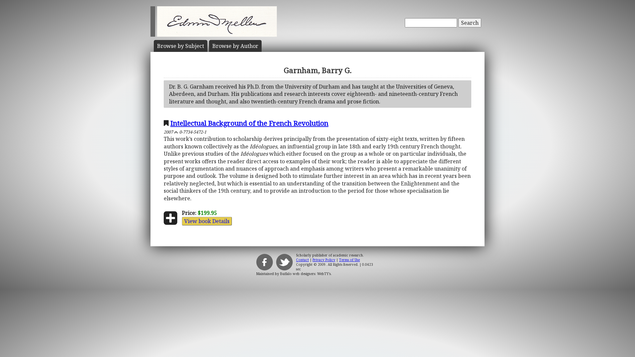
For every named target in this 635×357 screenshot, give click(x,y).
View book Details (207, 221)
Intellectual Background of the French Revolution (249, 123)
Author (235, 46)
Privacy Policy (324, 260)
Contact (302, 260)
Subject (180, 46)
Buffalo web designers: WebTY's (305, 273)
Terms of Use (349, 260)
